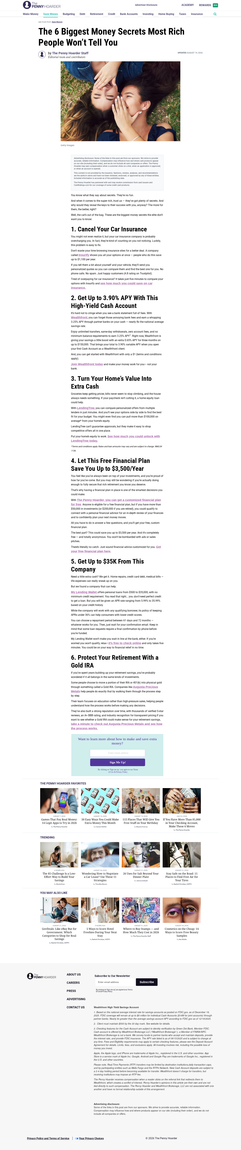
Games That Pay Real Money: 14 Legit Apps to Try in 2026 (59, 821)
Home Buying (166, 14)
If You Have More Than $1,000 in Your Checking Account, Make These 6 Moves (182, 823)
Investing (148, 14)
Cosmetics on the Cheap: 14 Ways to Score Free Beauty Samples (182, 932)
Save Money (50, 14)
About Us (74, 974)
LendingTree (85, 408)
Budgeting (69, 14)
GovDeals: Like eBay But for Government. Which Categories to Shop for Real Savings (59, 934)
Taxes (182, 14)
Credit (111, 14)
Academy (187, 5)
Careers (73, 982)
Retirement (96, 14)
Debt (82, 14)
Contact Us (76, 1007)
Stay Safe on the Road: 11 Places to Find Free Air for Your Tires (181, 877)
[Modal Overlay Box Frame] (117, 755)
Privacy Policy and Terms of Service (48, 1138)
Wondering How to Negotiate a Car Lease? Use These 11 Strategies (100, 877)
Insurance (197, 14)
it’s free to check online (125, 643)
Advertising (76, 999)
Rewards (208, 5)
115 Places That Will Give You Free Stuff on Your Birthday (141, 821)
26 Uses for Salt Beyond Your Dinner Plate (141, 875)
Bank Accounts (129, 14)
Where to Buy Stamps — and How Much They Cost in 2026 (141, 930)
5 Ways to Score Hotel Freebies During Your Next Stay (100, 932)
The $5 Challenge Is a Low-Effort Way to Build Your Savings (59, 877)
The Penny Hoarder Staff (70, 53)
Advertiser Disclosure (146, 5)
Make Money (30, 14)
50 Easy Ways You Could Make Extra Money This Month (100, 821)
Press (71, 991)
